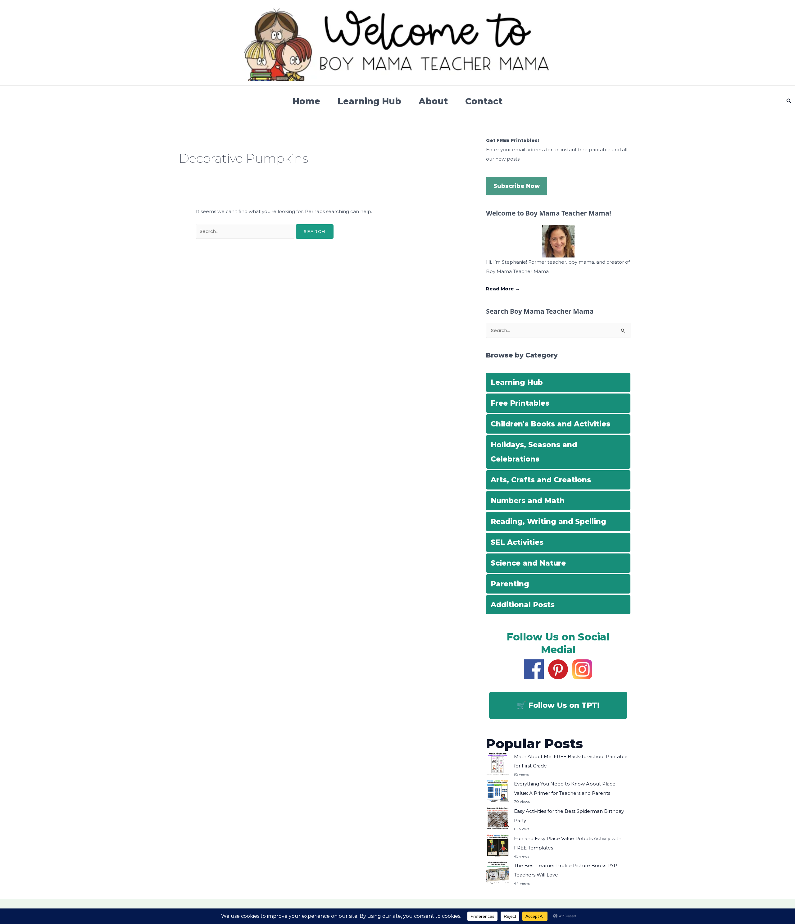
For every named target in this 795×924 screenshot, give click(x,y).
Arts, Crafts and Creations (541, 480)
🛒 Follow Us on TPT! (558, 705)
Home (306, 101)
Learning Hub (369, 101)
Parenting (510, 584)
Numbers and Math (528, 500)
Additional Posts (523, 604)
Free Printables (520, 403)
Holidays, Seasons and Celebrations (534, 451)
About (433, 101)
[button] (789, 101)
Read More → (503, 289)
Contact (483, 101)
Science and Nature (528, 563)
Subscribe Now (516, 186)
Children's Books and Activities (550, 424)
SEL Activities (517, 542)
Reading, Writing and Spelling (548, 521)
